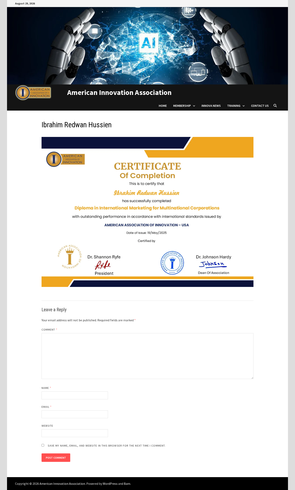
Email (47, 407)
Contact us (260, 106)
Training (233, 106)
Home (163, 106)
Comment (49, 329)
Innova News (211, 106)
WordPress (110, 484)
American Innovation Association (119, 92)
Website (47, 425)
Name (46, 388)
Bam (127, 484)
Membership (182, 106)
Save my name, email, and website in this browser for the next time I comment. (107, 445)
